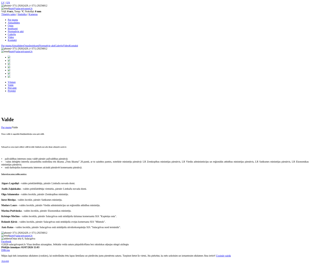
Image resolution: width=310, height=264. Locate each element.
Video (11, 37)
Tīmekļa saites (8, 14)
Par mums (13, 19)
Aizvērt (5, 261)
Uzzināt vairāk (223, 255)
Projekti (12, 91)
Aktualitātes (14, 22)
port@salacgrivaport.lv (21, 8)
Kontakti (12, 40)
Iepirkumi (13, 28)
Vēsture (12, 82)
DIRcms (5, 250)
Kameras (33, 14)
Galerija (12, 34)
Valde (11, 85)
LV (3, 2)
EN (8, 2)
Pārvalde (12, 88)
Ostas (10, 25)
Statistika (22, 14)
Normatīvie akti (16, 31)
